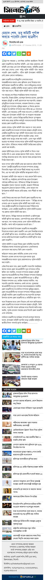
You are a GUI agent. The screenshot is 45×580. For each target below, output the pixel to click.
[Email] (24, 53)
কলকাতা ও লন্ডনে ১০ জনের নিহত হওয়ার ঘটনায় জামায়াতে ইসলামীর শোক (31, 366)
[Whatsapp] (19, 53)
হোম (7, 26)
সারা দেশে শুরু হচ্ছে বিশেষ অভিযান (26, 415)
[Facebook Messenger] (9, 53)
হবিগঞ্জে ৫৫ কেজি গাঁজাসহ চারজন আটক (28, 467)
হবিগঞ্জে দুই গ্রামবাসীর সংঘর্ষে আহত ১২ (27, 474)
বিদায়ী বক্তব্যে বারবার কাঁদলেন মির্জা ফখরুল (29, 378)
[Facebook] (4, 53)
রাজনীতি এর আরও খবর (12, 337)
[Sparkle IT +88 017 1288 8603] (28, 577)
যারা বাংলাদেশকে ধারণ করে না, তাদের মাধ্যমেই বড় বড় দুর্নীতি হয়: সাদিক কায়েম (31, 355)
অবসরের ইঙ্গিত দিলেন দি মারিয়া (25, 496)
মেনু (23, 16)
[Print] (28, 53)
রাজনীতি (17, 26)
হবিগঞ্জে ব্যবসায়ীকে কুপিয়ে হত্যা (25, 459)
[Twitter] (14, 53)
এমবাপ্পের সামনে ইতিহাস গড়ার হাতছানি (28, 408)
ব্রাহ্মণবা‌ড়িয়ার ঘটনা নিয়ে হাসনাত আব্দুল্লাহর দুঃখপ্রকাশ (31, 341)
